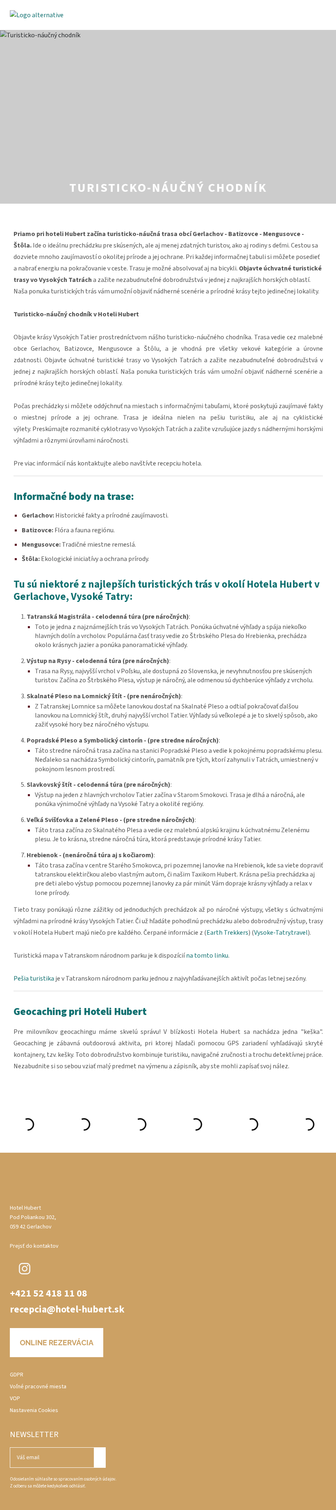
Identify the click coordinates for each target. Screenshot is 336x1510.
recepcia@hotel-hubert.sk (67, 1309)
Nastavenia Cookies (34, 1410)
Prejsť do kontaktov (34, 1246)
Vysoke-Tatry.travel (281, 932)
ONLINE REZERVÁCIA (56, 1342)
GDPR (16, 1375)
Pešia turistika (34, 978)
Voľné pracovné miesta (38, 1387)
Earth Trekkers (227, 932)
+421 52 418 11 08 (48, 1293)
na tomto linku (207, 955)
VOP (15, 1398)
